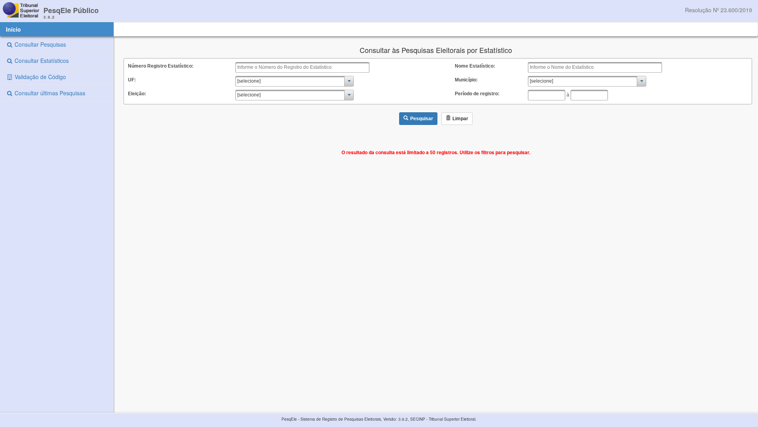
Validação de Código (39, 77)
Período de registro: (477, 93)
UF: (132, 80)
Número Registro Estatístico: (160, 66)
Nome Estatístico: (475, 66)
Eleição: (137, 93)
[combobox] (294, 81)
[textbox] (302, 67)
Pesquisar (421, 118)
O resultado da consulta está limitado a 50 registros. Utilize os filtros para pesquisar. (435, 152)
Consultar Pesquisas (39, 44)
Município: (466, 80)
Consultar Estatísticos (41, 60)
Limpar (460, 118)
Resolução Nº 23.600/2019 (718, 10)
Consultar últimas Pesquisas (49, 93)
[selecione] (249, 81)
